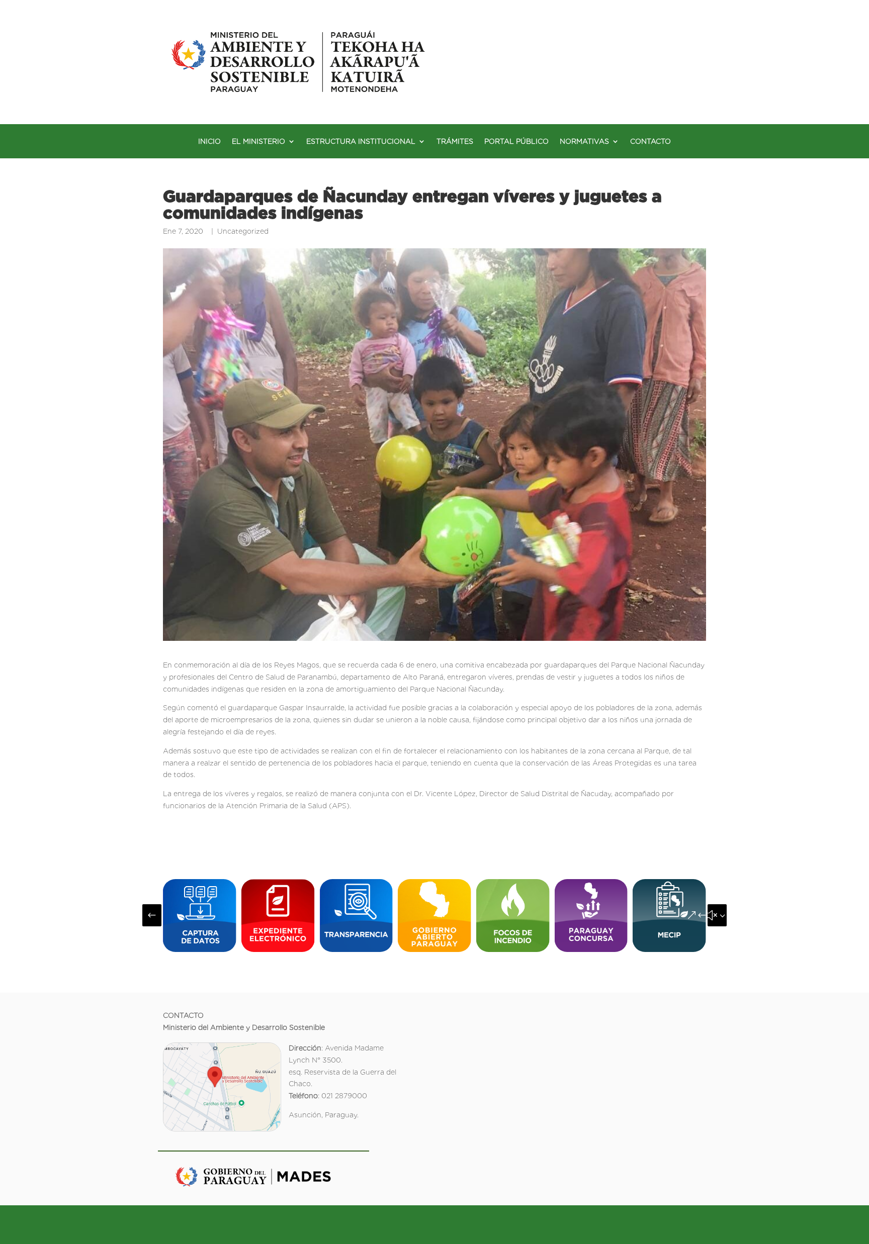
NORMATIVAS (584, 141)
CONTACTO (650, 141)
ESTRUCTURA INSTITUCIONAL (360, 141)
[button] (151, 915)
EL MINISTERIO (258, 141)
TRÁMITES (455, 141)
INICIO (209, 141)
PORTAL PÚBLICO (516, 141)
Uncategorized (243, 231)
